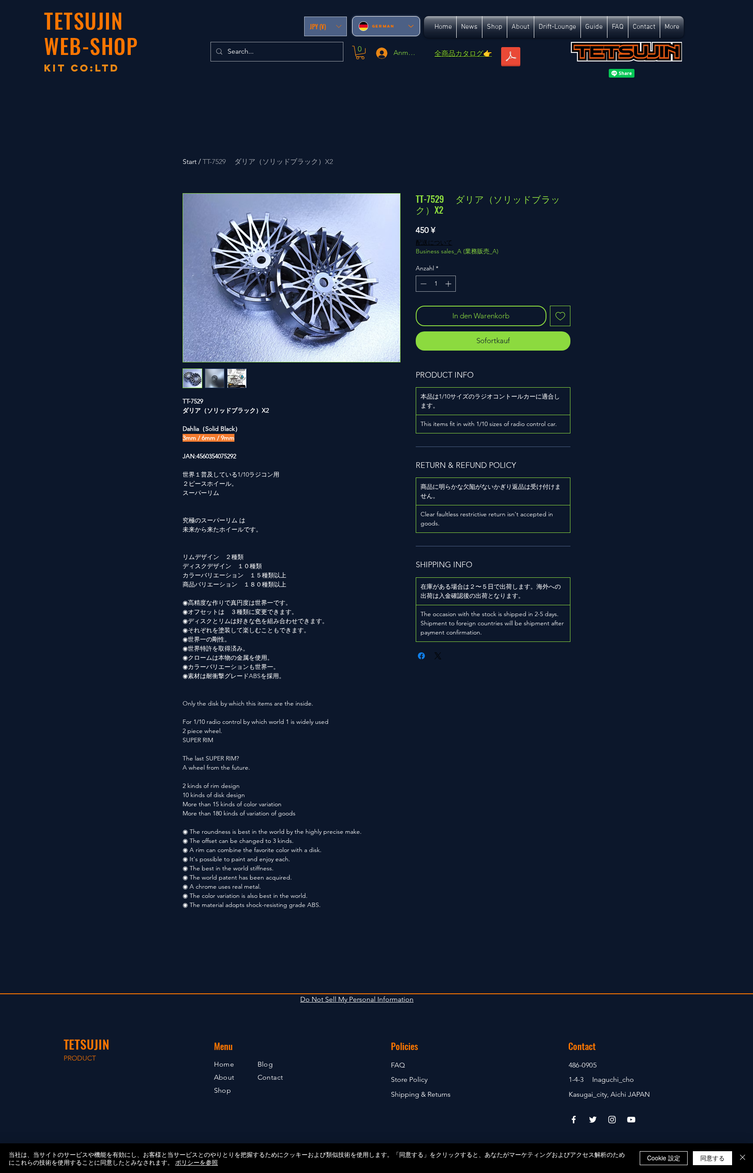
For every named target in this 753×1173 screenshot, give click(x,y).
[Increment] (449, 283)
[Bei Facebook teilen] (421, 656)
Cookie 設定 (663, 1157)
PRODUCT (80, 1058)
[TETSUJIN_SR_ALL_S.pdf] (510, 57)
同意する (712, 1157)
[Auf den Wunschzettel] (560, 316)
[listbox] (325, 26)
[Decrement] (422, 283)
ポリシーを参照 (196, 1162)
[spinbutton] (436, 283)
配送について (434, 242)
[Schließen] (742, 1158)
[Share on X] (438, 656)
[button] (325, 26)
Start (190, 161)
